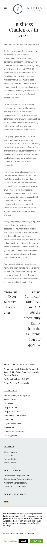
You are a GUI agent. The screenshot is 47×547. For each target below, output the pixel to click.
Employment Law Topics (15, 415)
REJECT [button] (23, 541)
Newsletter (9, 427)
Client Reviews (10, 452)
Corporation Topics (12, 411)
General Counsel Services (15, 486)
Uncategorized (10, 435)
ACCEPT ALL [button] (36, 541)
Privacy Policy (10, 459)
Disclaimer (9, 455)
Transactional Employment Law (18, 479)
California (8, 403)
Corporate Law (10, 407)
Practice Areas (12, 470)
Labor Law (8, 419)
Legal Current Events (13, 423)
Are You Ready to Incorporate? (17, 395)
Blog (6, 501)
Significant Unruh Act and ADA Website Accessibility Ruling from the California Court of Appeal (22, 372)
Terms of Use (10, 462)
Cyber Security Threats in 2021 (18, 383)
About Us (9, 446)
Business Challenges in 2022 (16, 379)
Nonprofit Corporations (14, 431)
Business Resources (15, 494)
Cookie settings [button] (10, 541)
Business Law (10, 399)
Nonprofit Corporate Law (15, 482)
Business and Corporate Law (16, 475)
